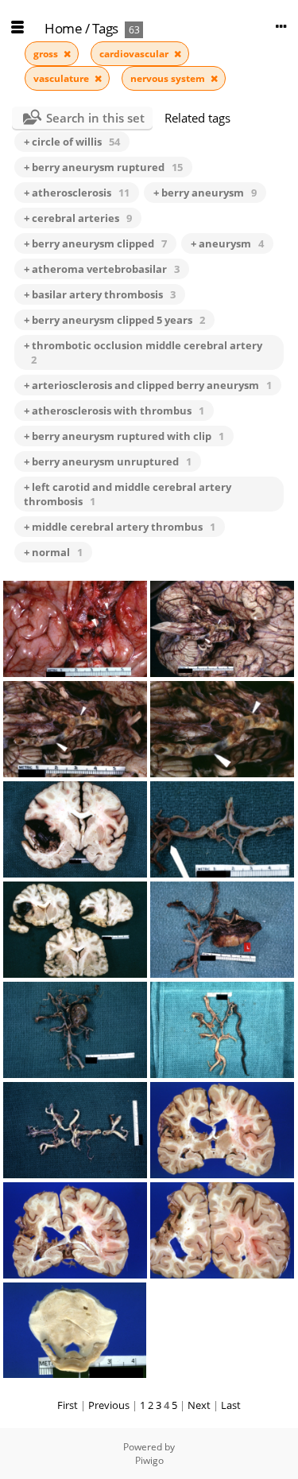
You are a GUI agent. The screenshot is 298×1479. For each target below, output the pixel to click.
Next (199, 1405)
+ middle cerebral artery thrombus (119, 527)
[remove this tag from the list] (67, 53)
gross (46, 53)
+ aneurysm (227, 243)
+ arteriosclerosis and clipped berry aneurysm (148, 385)
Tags (105, 28)
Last (231, 1405)
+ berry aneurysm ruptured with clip (124, 436)
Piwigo (149, 1460)
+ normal (53, 552)
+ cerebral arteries (78, 218)
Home (63, 28)
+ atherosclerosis (77, 192)
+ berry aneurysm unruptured (108, 461)
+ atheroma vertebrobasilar (102, 269)
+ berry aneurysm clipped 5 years (114, 320)
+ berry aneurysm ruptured (103, 167)
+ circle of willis (72, 141)
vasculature (62, 78)
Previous (109, 1405)
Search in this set (95, 118)
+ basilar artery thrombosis (100, 294)
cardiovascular (135, 53)
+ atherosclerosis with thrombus (114, 410)
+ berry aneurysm (205, 192)
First (67, 1405)
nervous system (168, 78)
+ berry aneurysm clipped (95, 243)
